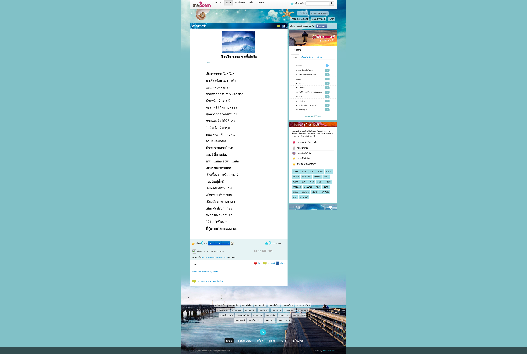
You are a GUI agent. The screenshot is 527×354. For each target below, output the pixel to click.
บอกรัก (295, 172)
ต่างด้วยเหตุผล (301, 110)
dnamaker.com (329, 350)
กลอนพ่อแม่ (303, 310)
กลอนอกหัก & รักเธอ (319, 13)
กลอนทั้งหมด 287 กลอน (313, 116)
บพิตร (208, 62)
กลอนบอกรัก (220, 305)
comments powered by (205, 271)
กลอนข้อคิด (270, 315)
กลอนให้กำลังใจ (318, 19)
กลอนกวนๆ (257, 315)
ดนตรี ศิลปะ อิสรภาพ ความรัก (306, 105)
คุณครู (319, 182)
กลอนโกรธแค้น (226, 315)
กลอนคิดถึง (246, 305)
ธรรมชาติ (304, 197)
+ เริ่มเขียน (302, 13)
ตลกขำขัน (308, 187)
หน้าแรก (218, 3)
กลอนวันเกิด (250, 310)
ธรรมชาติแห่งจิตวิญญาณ (305, 70)
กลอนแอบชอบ (299, 315)
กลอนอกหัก (233, 305)
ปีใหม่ (304, 182)
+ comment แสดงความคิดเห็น (210, 281)
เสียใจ (328, 172)
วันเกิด (295, 182)
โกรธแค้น (297, 187)
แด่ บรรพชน (300, 88)
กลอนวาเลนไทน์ (303, 305)
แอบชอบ (305, 192)
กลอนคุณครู (289, 310)
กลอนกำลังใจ (199, 26)
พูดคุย (272, 340)
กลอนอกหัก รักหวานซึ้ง (306, 142)
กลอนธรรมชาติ (284, 320)
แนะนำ (296, 207)
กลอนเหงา (270, 320)
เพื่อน (312, 182)
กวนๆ (318, 187)
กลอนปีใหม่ (263, 310)
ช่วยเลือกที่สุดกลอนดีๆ (306, 164)
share (282, 263)
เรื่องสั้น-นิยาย (307, 57)
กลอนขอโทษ (287, 305)
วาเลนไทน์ (306, 177)
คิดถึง (312, 172)
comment (271, 263)
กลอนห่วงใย (260, 305)
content (298, 79)
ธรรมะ (295, 192)
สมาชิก (261, 3)
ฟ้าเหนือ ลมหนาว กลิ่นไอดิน (306, 75)
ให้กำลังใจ (325, 192)
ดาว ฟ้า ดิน (300, 101)
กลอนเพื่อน (276, 310)
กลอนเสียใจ (273, 305)
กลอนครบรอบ (222, 310)
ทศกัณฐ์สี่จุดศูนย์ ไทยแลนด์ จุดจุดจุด (309, 92)
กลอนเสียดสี (240, 320)
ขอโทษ (296, 177)
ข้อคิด (325, 187)
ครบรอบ (317, 177)
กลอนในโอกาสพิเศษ (300, 19)
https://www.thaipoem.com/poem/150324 (214, 258)
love (260, 263)
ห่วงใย (320, 172)
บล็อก (252, 3)
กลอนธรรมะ (284, 315)
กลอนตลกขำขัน (243, 315)
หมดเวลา (299, 97)
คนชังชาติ (300, 83)
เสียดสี (314, 192)
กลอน (228, 3)
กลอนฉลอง (236, 310)
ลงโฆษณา (298, 340)
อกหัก (304, 172)
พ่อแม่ (328, 182)
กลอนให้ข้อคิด (302, 158)
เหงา (295, 197)
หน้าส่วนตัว (298, 3)
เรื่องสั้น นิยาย (240, 3)
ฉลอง (326, 177)
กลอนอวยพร (302, 148)
